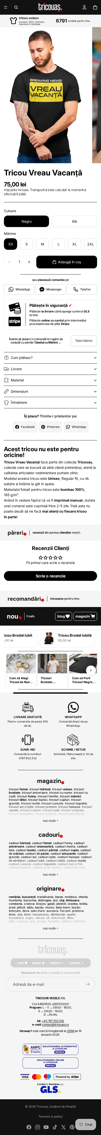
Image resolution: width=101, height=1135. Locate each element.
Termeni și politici (50, 1116)
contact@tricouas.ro (55, 1024)
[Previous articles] (10, 670)
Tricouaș (42, 1106)
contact (74, 963)
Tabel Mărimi (83, 341)
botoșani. (15, 911)
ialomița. (80, 921)
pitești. (21, 907)
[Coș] (95, 7)
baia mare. (63, 907)
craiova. (30, 904)
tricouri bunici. (38, 800)
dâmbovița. (58, 914)
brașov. (41, 904)
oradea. (73, 904)
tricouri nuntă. (31, 803)
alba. (12, 921)
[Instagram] (37, 1127)
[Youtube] (46, 1127)
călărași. (67, 921)
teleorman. (58, 918)
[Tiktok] (55, 1127)
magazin (83, 616)
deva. (26, 911)
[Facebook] (29, 1127)
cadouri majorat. (20, 867)
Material (17, 380)
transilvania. (45, 897)
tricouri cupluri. (59, 800)
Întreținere (19, 402)
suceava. (53, 911)
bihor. (28, 914)
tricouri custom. (31, 810)
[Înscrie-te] (88, 984)
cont (20, 963)
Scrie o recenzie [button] (50, 575)
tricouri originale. (73, 810)
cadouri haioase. (68, 857)
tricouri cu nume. (61, 792)
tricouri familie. (48, 796)
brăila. (83, 904)
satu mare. (38, 911)
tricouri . (19, 789)
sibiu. (30, 907)
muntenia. (16, 900)
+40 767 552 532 (53, 1021)
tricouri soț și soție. (22, 807)
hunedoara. (17, 918)
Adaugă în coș (69, 262)
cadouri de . (37, 853)
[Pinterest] (72, 1127)
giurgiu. (42, 921)
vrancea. (22, 921)
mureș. (50, 907)
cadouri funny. (63, 843)
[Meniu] (5, 7)
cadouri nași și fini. (70, 864)
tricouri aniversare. (35, 792)
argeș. (29, 918)
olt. (48, 918)
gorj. (33, 921)
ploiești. (61, 904)
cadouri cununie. (20, 864)
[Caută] (16, 7)
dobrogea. (45, 900)
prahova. (78, 911)
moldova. (71, 897)
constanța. (16, 904)
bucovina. (30, 900)
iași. (56, 900)
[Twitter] (63, 1127)
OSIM (70, 1031)
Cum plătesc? (22, 357)
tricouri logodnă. (76, 803)
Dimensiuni (19, 391)
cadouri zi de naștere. (48, 867)
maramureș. (41, 914)
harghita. (54, 921)
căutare (55, 963)
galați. (51, 904)
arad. (12, 907)
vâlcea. (40, 918)
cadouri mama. (65, 846)
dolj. (20, 914)
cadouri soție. (47, 857)
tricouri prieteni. (46, 807)
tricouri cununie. (52, 803)
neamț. (71, 914)
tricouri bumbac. (46, 814)
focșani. (65, 911)
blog (61, 616)
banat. (59, 897)
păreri (36, 963)
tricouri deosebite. (21, 814)
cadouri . (20, 843)
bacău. (40, 907)
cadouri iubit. (36, 860)
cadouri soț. (29, 857)
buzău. (76, 907)
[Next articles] (91, 670)
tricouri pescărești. (72, 814)
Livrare (16, 369)
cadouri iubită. (56, 860)
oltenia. (83, 897)
